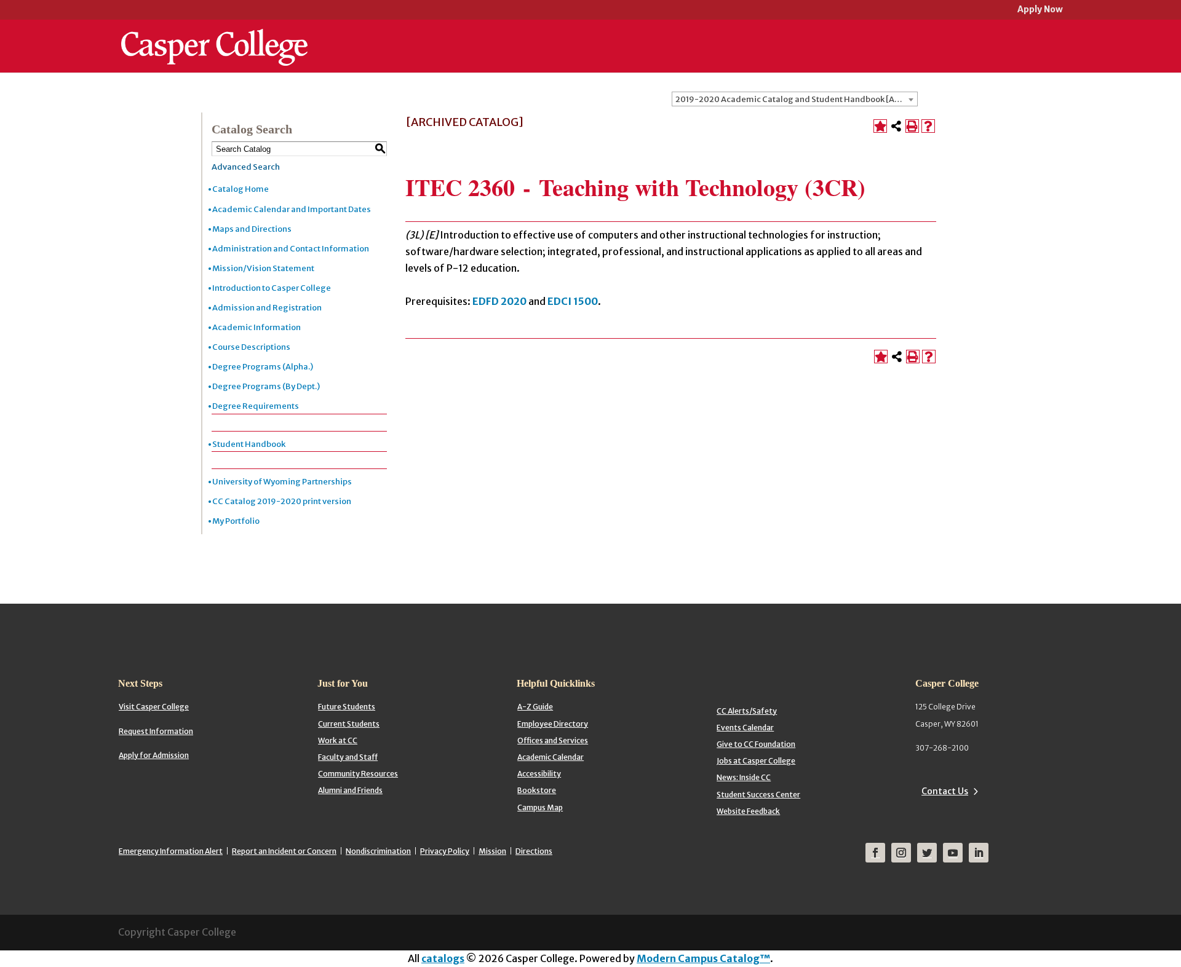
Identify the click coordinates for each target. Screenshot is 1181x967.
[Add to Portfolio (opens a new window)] (880, 126)
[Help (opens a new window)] (928, 126)
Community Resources (358, 773)
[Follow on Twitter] (927, 852)
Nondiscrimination (378, 851)
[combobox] (795, 99)
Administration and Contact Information (290, 248)
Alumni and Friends (350, 790)
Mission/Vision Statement (263, 268)
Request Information (156, 731)
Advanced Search (246, 167)
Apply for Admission (154, 755)
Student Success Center (758, 794)
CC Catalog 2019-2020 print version (281, 501)
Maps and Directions (252, 229)
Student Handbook (248, 444)
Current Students (349, 723)
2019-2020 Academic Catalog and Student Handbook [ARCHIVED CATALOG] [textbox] (796, 99)
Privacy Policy (444, 851)
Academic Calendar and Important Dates (291, 209)
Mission (492, 851)
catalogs (442, 958)
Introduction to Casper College (271, 288)
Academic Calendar (550, 757)
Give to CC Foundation (756, 744)
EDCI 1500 (572, 301)
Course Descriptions (251, 347)
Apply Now (1040, 10)
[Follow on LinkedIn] (978, 852)
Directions (533, 851)
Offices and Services (552, 740)
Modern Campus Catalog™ (703, 958)
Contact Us (944, 791)
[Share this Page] (896, 126)
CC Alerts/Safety (747, 711)
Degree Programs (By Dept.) (266, 386)
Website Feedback (748, 811)
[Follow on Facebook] (875, 852)
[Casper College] (214, 36)
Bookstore (536, 790)
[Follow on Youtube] (953, 852)
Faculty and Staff (348, 757)
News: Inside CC (744, 777)
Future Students (346, 706)
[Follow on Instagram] (901, 852)
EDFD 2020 (499, 301)
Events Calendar (745, 727)
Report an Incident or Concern (284, 851)
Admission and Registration (267, 307)
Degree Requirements (255, 406)
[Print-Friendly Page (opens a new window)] (912, 126)
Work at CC (337, 740)
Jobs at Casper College (756, 760)
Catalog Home (240, 189)
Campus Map (540, 807)
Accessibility (539, 773)
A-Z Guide (535, 706)
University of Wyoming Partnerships (282, 481)
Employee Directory (552, 723)
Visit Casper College (154, 706)
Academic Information (256, 327)
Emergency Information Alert (171, 851)
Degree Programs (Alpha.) (262, 366)
